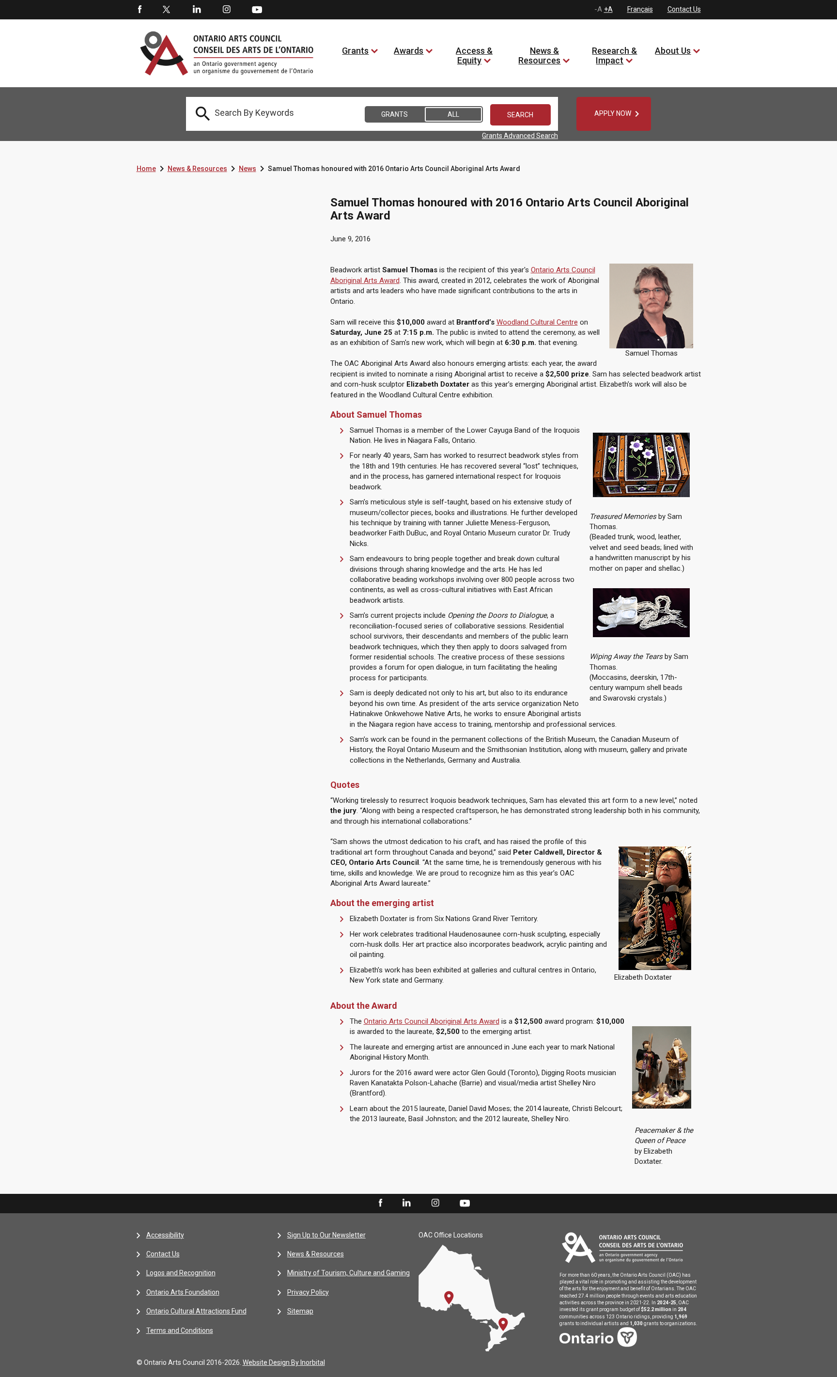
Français (640, 9)
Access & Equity (474, 55)
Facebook (139, 10)
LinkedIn (197, 10)
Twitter (166, 10)
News (247, 168)
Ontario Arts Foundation (182, 1292)
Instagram (227, 10)
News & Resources (539, 55)
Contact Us (684, 9)
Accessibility (165, 1235)
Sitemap (300, 1311)
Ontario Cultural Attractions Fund (196, 1311)
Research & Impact (614, 55)
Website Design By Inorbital (284, 1362)
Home (146, 168)
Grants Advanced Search (520, 136)
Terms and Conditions (179, 1330)
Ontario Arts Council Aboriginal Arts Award (431, 1021)
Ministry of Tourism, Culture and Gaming (348, 1273)
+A (608, 9)
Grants (355, 51)
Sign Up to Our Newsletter (326, 1235)
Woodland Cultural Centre (537, 322)
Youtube (257, 9)
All (453, 114)
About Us (673, 51)
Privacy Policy (308, 1292)
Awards (408, 51)
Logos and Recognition (181, 1273)
